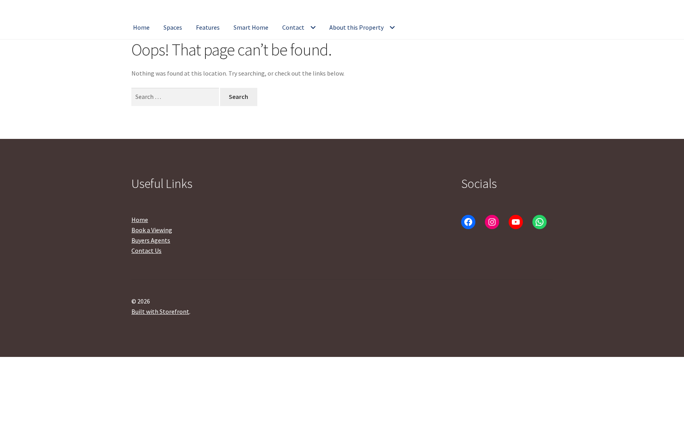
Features (208, 27)
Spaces (172, 27)
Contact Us (146, 250)
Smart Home (251, 27)
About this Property (356, 27)
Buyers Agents (150, 240)
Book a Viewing (151, 230)
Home (141, 27)
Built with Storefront (160, 311)
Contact (293, 27)
